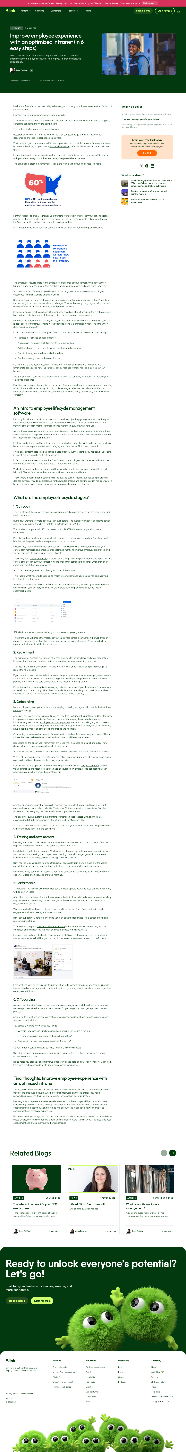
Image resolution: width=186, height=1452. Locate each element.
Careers (154, 1377)
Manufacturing (92, 1392)
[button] (27, 11)
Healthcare (90, 1382)
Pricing (88, 10)
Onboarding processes (24, 734)
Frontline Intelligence (62, 1387)
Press (153, 1387)
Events (121, 1372)
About (153, 1367)
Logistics (89, 1387)
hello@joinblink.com (160, 1401)
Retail (88, 1401)
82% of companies (86, 666)
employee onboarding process (55, 722)
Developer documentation (162, 1396)
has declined (28, 524)
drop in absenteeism (59, 146)
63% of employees (74, 935)
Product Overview (60, 1367)
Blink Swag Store (158, 1382)
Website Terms (27, 1394)
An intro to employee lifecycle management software (146, 114)
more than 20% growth (72, 425)
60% (32, 134)
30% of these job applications (80, 529)
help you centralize (90, 765)
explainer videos (21, 874)
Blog (120, 1367)
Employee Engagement (63, 1382)
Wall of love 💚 (157, 1372)
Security (9, 1398)
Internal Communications (64, 1372)
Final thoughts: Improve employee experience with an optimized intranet (146, 125)
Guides (121, 1377)
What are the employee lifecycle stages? (140, 119)
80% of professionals (23, 300)
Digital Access (59, 1377)
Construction (91, 1396)
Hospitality (90, 1377)
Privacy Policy (12, 1394)
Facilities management (95, 1367)
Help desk (155, 1392)
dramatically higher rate (86, 323)
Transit (88, 1372)
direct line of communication (51, 926)
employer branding (39, 558)
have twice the (87, 1017)
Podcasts (122, 1382)
